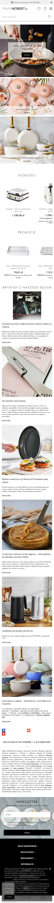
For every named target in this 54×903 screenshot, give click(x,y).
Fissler (4, 787)
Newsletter (27, 802)
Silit (42, 785)
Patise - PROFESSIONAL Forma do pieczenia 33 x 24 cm (18, 267)
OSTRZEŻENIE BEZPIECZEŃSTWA (17, 631)
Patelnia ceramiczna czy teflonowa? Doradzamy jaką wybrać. (25, 480)
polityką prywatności (23, 822)
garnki (32, 761)
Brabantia (48, 785)
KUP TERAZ (27, 161)
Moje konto (27, 852)
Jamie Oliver (11, 787)
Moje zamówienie (27, 846)
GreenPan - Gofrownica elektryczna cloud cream (18, 210)
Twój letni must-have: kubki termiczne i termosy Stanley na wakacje (27, 325)
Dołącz (27, 832)
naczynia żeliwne (36, 766)
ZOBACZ (27, 55)
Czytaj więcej (6, 342)
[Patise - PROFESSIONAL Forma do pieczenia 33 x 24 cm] (18, 250)
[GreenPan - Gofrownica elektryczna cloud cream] (18, 194)
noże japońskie (18, 768)
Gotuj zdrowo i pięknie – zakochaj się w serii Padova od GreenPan (26, 702)
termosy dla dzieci (33, 764)
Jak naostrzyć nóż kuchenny (14, 400)
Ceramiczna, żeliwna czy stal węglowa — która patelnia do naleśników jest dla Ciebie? (26, 555)
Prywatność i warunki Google (36, 882)
